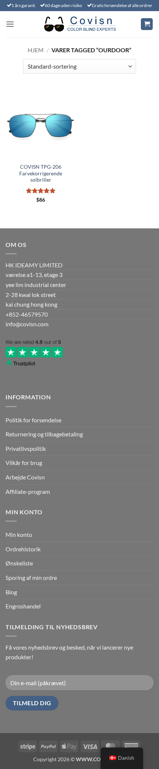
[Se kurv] (147, 24)
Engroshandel (23, 606)
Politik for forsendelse (33, 419)
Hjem (36, 49)
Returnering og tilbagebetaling (44, 434)
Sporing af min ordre (31, 577)
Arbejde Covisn (25, 477)
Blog (11, 591)
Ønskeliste (19, 563)
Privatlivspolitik (26, 448)
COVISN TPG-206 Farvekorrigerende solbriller (40, 173)
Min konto (19, 534)
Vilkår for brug (24, 462)
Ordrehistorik (23, 548)
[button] (10, 24)
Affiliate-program (28, 491)
